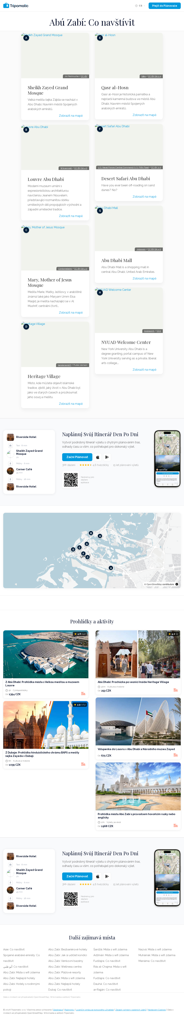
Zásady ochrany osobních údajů (130, 1010)
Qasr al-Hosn (114, 87)
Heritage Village (44, 376)
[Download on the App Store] (98, 457)
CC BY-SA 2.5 (154, 76)
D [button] (73, 549)
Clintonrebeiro (65, 268)
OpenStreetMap (154, 584)
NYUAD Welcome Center (126, 342)
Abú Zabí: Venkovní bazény (65, 961)
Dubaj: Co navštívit (60, 989)
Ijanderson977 (64, 365)
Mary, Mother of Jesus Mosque (50, 282)
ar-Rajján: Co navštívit (107, 989)
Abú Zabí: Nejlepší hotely (19, 978)
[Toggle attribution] (177, 584)
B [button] (91, 533)
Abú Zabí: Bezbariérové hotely (67, 949)
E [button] (79, 547)
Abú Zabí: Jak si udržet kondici (67, 955)
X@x (143, 76)
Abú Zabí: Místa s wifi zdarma (21, 972)
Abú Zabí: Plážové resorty (64, 972)
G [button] (87, 543)
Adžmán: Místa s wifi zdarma (111, 955)
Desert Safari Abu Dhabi (125, 178)
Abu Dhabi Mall (116, 260)
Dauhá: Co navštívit (105, 984)
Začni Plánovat (77, 457)
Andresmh (149, 331)
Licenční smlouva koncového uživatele (95, 1010)
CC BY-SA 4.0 (80, 168)
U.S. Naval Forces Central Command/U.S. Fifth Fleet (123, 167)
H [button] (100, 536)
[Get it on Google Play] (107, 457)
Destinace (58, 1010)
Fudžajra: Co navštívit (106, 961)
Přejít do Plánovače (164, 5)
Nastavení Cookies (157, 1010)
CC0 (159, 331)
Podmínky (69, 1010)
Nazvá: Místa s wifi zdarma (155, 949)
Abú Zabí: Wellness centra (65, 966)
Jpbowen (141, 249)
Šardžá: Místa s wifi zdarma (110, 949)
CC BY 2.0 (156, 167)
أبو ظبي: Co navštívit (15, 966)
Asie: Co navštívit (13, 949)
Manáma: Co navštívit (152, 961)
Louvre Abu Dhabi (46, 179)
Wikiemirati (66, 168)
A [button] (111, 567)
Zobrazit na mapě (71, 115)
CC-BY (84, 76)
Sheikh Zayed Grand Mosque (48, 90)
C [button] (87, 557)
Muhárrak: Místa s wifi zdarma (157, 955)
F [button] (83, 553)
